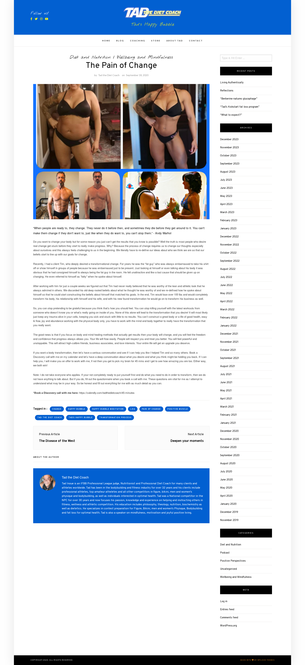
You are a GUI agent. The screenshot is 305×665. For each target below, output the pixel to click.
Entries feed (227, 609)
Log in (223, 601)
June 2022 (226, 285)
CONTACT (196, 40)
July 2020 (226, 471)
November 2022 (229, 245)
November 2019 (229, 520)
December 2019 (229, 512)
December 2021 (229, 334)
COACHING (137, 40)
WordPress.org (228, 625)
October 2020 (228, 447)
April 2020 (226, 496)
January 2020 (228, 504)
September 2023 (229, 164)
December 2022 (229, 236)
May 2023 (226, 196)
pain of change (151, 409)
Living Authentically (232, 82)
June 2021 (226, 382)
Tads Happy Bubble (81, 418)
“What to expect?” (231, 115)
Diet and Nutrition (90, 57)
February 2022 (228, 317)
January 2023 (228, 228)
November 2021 (229, 342)
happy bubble (76, 409)
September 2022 (230, 261)
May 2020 (226, 488)
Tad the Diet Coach (108, 75)
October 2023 (228, 155)
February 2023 (228, 220)
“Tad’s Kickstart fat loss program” (239, 107)
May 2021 (226, 390)
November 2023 (229, 147)
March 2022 (227, 309)
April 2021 (226, 398)
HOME (106, 40)
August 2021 (227, 366)
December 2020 (229, 431)
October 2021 (228, 350)
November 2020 (229, 439)
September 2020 (230, 455)
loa (132, 409)
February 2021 (228, 415)
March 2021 (227, 407)
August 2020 (227, 463)
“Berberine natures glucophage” (238, 99)
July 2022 (226, 277)
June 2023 (226, 188)
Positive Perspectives (233, 561)
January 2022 (228, 326)
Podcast (225, 553)
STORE (155, 40)
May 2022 (226, 293)
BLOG (120, 40)
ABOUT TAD (174, 40)
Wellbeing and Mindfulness (145, 57)
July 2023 (226, 180)
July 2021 (226, 374)
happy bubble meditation (108, 409)
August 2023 (227, 172)
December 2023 (229, 139)
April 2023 (226, 204)
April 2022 (226, 301)
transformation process (115, 418)
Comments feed (229, 617)
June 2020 (226, 479)
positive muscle (178, 409)
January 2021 (228, 423)
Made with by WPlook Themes (257, 660)
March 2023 (227, 212)
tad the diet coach (49, 418)
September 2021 (229, 358)
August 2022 (227, 269)
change (56, 409)
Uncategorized (228, 569)
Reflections (226, 90)
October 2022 (228, 253)
